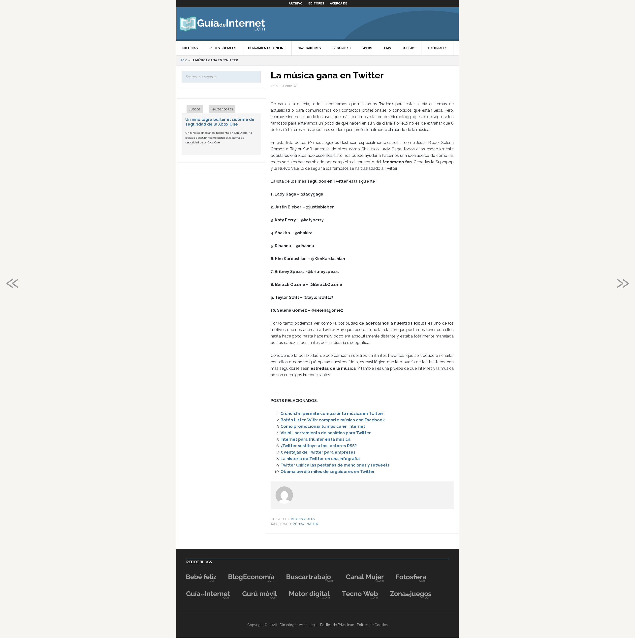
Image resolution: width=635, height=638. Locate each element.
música (298, 524)
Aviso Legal (308, 625)
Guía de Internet (222, 23)
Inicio (183, 60)
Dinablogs (288, 625)
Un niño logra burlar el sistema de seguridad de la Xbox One (219, 122)
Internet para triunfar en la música (315, 439)
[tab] (192, 110)
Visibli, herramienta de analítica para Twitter (326, 433)
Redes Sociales (303, 519)
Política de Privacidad (337, 625)
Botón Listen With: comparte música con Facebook (333, 420)
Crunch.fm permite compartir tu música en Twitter (332, 413)
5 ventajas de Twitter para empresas (318, 452)
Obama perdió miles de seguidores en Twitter (328, 471)
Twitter (311, 524)
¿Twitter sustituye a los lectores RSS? (319, 445)
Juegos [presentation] (194, 109)
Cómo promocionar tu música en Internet (323, 426)
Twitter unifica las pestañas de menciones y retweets (335, 465)
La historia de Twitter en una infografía (320, 458)
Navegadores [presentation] (222, 109)
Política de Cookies (372, 625)
